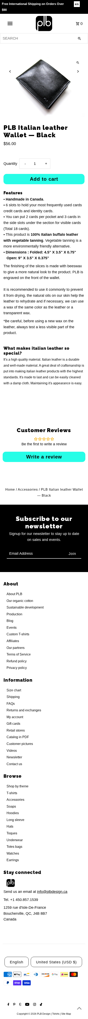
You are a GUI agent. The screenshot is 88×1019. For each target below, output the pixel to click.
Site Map (66, 1013)
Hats (10, 826)
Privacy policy (17, 668)
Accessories (28, 489)
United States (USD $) (56, 962)
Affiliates (13, 641)
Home (10, 489)
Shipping (13, 697)
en (77, 4)
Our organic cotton (20, 601)
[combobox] (44, 38)
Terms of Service (19, 654)
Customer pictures (20, 744)
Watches (13, 853)
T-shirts (12, 793)
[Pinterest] (13, 1005)
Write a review (44, 457)
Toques (12, 833)
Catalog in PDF (18, 737)
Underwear (15, 840)
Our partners (16, 648)
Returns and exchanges (24, 710)
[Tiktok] (40, 1005)
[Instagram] (34, 1005)
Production (14, 614)
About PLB (14, 594)
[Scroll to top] (79, 1008)
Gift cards (13, 723)
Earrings (13, 860)
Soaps (11, 806)
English (16, 962)
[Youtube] (26, 1005)
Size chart (14, 690)
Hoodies (13, 813)
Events (12, 627)
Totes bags (14, 846)
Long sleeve (15, 820)
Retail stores (16, 730)
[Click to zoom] (77, 62)
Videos (12, 750)
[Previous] (10, 71)
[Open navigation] (10, 23)
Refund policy (17, 661)
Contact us (14, 764)
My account (15, 717)
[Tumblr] (19, 1005)
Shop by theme (17, 786)
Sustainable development (25, 607)
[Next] (77, 71)
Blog (10, 621)
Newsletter (14, 757)
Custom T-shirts (18, 634)
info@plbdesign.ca (52, 892)
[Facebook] (8, 1005)
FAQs (11, 703)
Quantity (10, 164)
